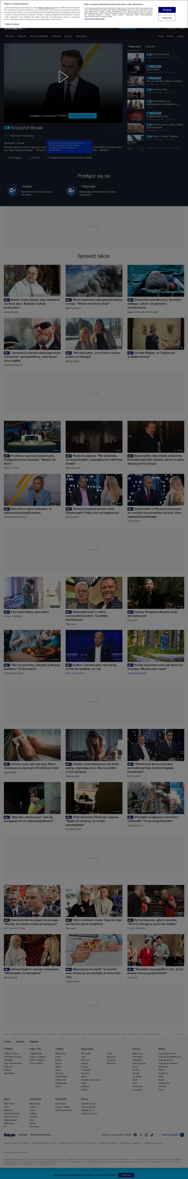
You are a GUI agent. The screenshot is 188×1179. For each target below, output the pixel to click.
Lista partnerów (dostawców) (94, 19)
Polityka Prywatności (12, 24)
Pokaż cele (167, 18)
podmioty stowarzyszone (46, 7)
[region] (94, 14)
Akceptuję (167, 10)
